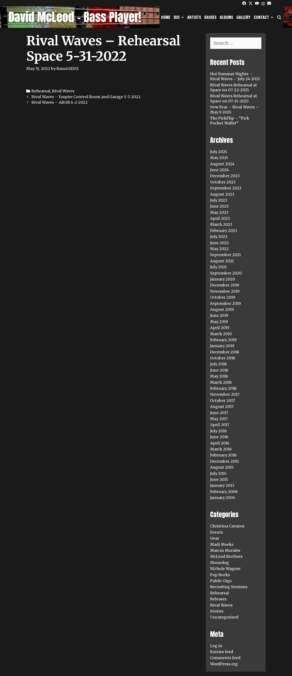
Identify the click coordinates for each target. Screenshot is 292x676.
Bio (177, 17)
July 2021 (218, 266)
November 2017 (224, 394)
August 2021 (222, 260)
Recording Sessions (229, 586)
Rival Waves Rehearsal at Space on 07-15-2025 (233, 98)
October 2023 (223, 182)
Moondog (219, 562)
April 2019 (219, 327)
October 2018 (222, 358)
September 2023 (225, 188)
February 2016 (223, 455)
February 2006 (224, 491)
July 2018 (218, 364)
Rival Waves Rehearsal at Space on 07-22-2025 (233, 87)
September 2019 (225, 303)
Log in (216, 645)
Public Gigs (221, 580)
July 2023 (218, 200)
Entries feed (221, 651)
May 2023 (219, 212)
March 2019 (221, 333)
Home (165, 17)
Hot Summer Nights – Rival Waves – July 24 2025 (235, 76)
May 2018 (219, 376)
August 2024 (222, 163)
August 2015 (222, 467)
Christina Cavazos (227, 526)
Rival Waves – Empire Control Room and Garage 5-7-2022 (85, 96)
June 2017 (219, 412)
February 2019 (223, 339)
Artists (194, 17)
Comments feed (225, 657)
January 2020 (222, 279)
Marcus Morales (225, 550)
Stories (217, 611)
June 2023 (219, 206)
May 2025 (219, 157)
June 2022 (219, 242)
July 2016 (218, 430)
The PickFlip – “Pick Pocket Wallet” (229, 120)
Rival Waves (63, 91)
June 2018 (219, 370)
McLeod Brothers (226, 556)
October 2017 (222, 400)
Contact (261, 17)
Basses (210, 17)
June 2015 (219, 479)
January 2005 (222, 497)
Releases (218, 598)
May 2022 (219, 248)
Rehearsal (40, 91)
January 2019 (222, 345)
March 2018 (221, 382)
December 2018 (224, 352)
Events (216, 532)
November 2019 (225, 291)
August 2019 (222, 309)
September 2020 (226, 273)
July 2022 (218, 236)
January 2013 (222, 485)
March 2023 (221, 224)
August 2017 (222, 406)
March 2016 (221, 449)
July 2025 (218, 151)
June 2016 (219, 436)
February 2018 (223, 388)
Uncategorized (224, 617)
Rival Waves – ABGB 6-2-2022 (59, 102)
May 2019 (219, 321)
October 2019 (222, 297)
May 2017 (219, 418)
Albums (226, 17)
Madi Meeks (221, 544)
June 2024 (219, 169)
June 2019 (219, 315)
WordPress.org (224, 663)
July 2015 (218, 473)
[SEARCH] (279, 17)
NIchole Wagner (225, 568)
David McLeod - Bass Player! (75, 17)
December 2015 (224, 461)
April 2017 (219, 424)
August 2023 (222, 194)
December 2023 (225, 175)
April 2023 (220, 218)
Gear (214, 538)
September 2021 (225, 254)
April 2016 (219, 443)
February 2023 (223, 230)
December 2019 (224, 285)
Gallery (243, 17)
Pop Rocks (220, 574)
